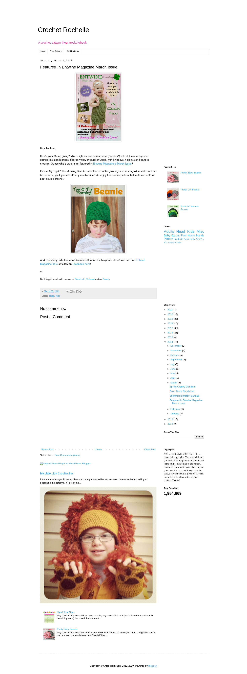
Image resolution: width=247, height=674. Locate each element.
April (173, 378)
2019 (171, 318)
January (175, 413)
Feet (183, 235)
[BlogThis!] (71, 291)
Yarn (197, 239)
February (175, 409)
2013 (171, 419)
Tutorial (178, 242)
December (176, 345)
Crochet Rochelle (63, 29)
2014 (171, 342)
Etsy (202, 239)
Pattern (168, 238)
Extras (175, 235)
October (175, 355)
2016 (171, 332)
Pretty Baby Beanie (67, 629)
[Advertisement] (81, 7)
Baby (167, 235)
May (173, 373)
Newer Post (47, 449)
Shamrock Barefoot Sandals (184, 395)
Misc (200, 231)
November (176, 350)
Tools (192, 239)
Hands (200, 235)
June (173, 368)
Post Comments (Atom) (67, 455)
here (55, 263)
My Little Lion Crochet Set (56, 473)
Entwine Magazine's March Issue (112, 163)
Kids (58, 296)
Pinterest (90, 279)
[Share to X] (74, 291)
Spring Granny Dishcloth (183, 386)
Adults (169, 231)
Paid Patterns (73, 51)
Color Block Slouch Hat (182, 391)
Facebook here (81, 263)
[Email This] (67, 291)
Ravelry (106, 279)
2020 (171, 314)
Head (51, 296)
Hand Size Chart (65, 612)
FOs (166, 242)
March (174, 382)
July (172, 364)
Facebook (80, 279)
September (176, 359)
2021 (171, 309)
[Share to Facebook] (77, 291)
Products (178, 239)
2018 (171, 323)
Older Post (150, 449)
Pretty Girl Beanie (190, 189)
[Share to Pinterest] (80, 291)
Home (43, 51)
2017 (171, 328)
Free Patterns (56, 51)
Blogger (152, 665)
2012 (171, 423)
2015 (171, 337)
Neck (186, 239)
